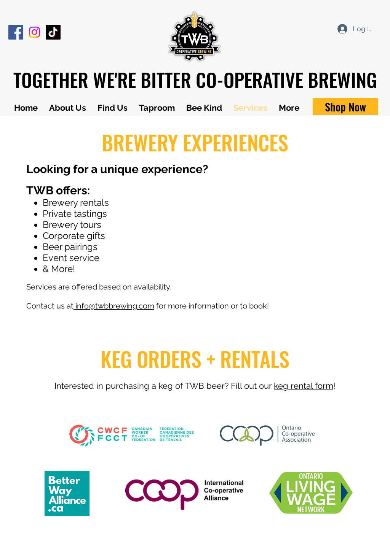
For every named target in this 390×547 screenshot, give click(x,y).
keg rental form (303, 386)
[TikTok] (53, 32)
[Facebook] (15, 32)
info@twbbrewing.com (114, 305)
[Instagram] (34, 32)
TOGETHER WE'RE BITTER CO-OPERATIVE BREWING (195, 79)
